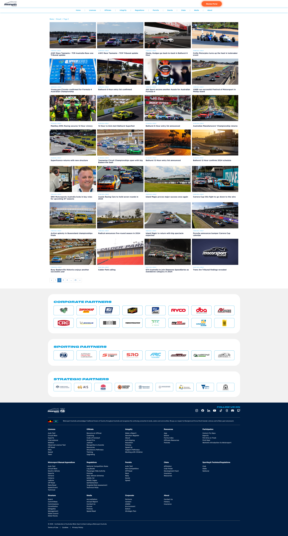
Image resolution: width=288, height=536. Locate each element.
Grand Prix (91, 440)
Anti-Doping (130, 440)
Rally (50, 450)
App (165, 433)
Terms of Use (53, 527)
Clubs (183, 10)
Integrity (123, 10)
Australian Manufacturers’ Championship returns (215, 126)
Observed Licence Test (57, 445)
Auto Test (51, 433)
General (51, 476)
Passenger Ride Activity (96, 471)
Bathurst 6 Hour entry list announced (163, 126)
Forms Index (168, 438)
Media (196, 10)
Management (53, 511)
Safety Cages (92, 480)
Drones (89, 506)
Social (127, 478)
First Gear (206, 440)
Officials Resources (171, 440)
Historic (51, 478)
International (53, 440)
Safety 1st (90, 478)
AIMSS (127, 504)
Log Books (91, 469)
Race (127, 473)
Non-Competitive (132, 469)
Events (170, 10)
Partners (128, 499)
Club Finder (168, 469)
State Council (53, 513)
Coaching (90, 435)
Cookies (65, 527)
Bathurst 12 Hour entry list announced (163, 160)
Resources (91, 447)
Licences (92, 10)
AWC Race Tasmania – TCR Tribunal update (118, 53)
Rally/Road (52, 485)
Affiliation (168, 466)
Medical (51, 443)
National (205, 471)
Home (78, 10)
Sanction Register (132, 435)
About (209, 10)
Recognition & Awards (95, 445)
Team (50, 454)
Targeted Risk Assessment (97, 485)
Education (129, 443)
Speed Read (91, 511)
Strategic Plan (130, 511)
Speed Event (53, 487)
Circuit (58, 19)
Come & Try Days (209, 433)
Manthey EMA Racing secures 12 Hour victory (72, 126)
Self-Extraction (92, 483)
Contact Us (91, 504)
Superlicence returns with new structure (69, 160)
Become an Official (94, 433)
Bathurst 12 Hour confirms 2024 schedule (212, 160)
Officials (108, 10)
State (204, 469)
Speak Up (128, 447)
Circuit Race (52, 435)
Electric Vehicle (54, 471)
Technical (51, 490)
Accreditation (92, 499)
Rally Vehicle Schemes (95, 476)
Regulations (139, 10)
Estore (166, 435)
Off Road (51, 447)
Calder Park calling (107, 270)
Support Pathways (132, 450)
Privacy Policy (77, 527)
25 (76, 279)
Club (204, 466)
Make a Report (130, 433)
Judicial (90, 443)
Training (90, 452)
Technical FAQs (92, 487)
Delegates (52, 509)
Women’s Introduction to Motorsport (216, 443)
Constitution (53, 506)
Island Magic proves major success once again (167, 197)
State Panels (53, 516)
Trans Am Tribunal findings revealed (209, 270)
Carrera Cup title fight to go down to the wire (214, 197)
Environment (130, 506)
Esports (51, 438)
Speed (50, 452)
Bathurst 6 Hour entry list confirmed (115, 89)
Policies (128, 445)
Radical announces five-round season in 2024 (119, 233)
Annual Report (92, 502)
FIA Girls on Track (209, 438)
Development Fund (171, 471)
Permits (156, 10)
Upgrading (91, 454)
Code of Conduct (93, 438)
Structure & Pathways (95, 450)
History (167, 502)
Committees (52, 502)
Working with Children (134, 452)
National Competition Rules (97, 466)
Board (50, 499)
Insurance (168, 473)
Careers (128, 502)
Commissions (53, 504)
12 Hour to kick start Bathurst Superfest (116, 126)
